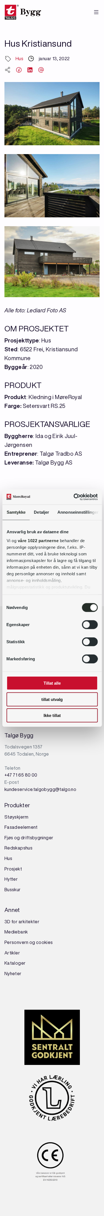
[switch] (90, 624)
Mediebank (16, 932)
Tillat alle (52, 683)
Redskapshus (18, 848)
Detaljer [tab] (41, 512)
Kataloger (15, 963)
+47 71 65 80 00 (20, 775)
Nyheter (13, 973)
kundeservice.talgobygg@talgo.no (40, 789)
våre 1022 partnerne (38, 540)
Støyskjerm (16, 817)
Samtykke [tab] (16, 512)
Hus (19, 58)
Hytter (11, 879)
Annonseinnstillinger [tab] (77, 512)
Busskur (12, 889)
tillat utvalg (52, 699)
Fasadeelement (21, 827)
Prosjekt (13, 869)
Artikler (12, 953)
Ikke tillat (52, 715)
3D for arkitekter (21, 921)
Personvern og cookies (28, 942)
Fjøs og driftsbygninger (28, 837)
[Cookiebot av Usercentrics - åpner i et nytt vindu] (74, 496)
